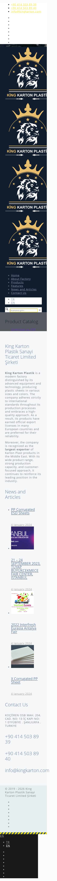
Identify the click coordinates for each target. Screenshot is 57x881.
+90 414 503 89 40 (23, 8)
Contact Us (18, 293)
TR (13, 299)
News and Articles (24, 289)
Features (17, 286)
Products (17, 282)
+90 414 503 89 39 (23, 4)
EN (13, 302)
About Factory (21, 279)
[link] (40, 310)
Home (15, 275)
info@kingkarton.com (26, 11)
